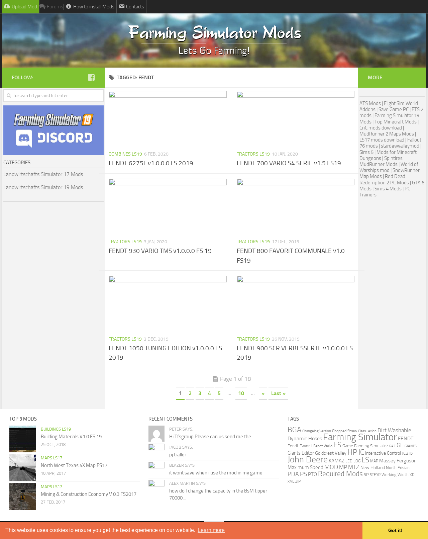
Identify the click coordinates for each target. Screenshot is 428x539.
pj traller (177, 455)
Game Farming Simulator (365, 445)
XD (412, 474)
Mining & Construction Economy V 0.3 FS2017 (88, 494)
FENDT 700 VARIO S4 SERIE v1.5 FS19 (289, 163)
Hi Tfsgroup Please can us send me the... (211, 437)
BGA (294, 429)
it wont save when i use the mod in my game (215, 473)
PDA (293, 474)
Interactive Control (383, 453)
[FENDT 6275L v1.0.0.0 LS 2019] (168, 119)
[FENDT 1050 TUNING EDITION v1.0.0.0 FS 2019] (168, 303)
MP (343, 467)
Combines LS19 (125, 154)
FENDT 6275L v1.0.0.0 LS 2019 (151, 163)
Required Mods (340, 474)
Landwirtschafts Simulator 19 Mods (43, 187)
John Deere (308, 459)
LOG (356, 461)
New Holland (372, 467)
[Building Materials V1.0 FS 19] (22, 439)
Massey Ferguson (398, 461)
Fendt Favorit (300, 445)
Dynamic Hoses (305, 439)
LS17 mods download (381, 140)
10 (241, 393)
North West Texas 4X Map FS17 (74, 465)
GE (400, 445)
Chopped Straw (344, 431)
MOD (331, 467)
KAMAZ (336, 461)
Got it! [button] (395, 530)
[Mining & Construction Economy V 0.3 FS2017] (22, 496)
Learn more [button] (211, 530)
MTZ (353, 467)
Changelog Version (316, 431)
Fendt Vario (322, 445)
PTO (312, 474)
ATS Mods (370, 103)
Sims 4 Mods (388, 189)
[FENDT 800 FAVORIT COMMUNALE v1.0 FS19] (296, 206)
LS (365, 459)
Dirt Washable (394, 430)
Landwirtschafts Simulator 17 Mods (43, 174)
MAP (374, 461)
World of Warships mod (388, 167)
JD (411, 453)
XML (291, 481)
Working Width (395, 474)
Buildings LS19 (56, 429)
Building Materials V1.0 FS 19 (71, 437)
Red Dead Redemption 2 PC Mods (384, 179)
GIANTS (411, 446)
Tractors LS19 (253, 154)
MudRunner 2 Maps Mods (386, 134)
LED (348, 461)
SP (366, 474)
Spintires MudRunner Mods (381, 161)
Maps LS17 (51, 457)
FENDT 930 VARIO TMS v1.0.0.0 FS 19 (160, 251)
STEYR (375, 474)
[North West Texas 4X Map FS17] (22, 467)
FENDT (405, 439)
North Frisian (398, 467)
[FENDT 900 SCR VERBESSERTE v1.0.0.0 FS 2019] (296, 303)
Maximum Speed (305, 467)
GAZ (392, 446)
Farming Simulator (360, 437)
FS (337, 444)
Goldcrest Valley (330, 453)
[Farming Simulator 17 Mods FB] (91, 77)
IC (361, 452)
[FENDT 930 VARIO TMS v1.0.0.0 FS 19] (168, 206)
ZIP (298, 481)
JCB (405, 453)
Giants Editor (301, 453)
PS (303, 474)
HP (352, 452)
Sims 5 (366, 152)
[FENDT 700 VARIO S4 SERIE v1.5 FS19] (296, 119)
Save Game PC (394, 109)
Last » (278, 393)
